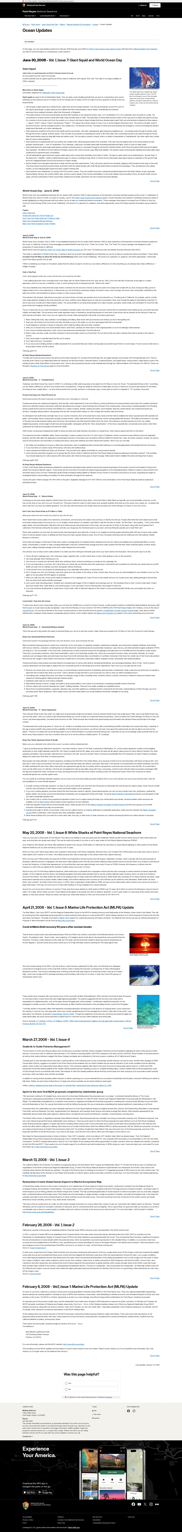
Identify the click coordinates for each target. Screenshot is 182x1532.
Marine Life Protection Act (107, 613)
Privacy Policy (28, 1520)
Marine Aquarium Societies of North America (108, 805)
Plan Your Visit (29, 16)
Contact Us (27, 1436)
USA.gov (131, 1517)
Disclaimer (96, 1520)
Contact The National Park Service (71, 1520)
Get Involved (64, 16)
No (69, 1389)
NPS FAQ (61, 1523)
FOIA (25, 1523)
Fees (157, 16)
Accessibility (27, 1517)
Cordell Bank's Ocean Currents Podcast (119, 610)
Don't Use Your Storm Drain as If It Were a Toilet (41, 218)
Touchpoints (108, 1397)
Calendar (151, 16)
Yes (69, 1383)
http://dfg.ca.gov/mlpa (66, 920)
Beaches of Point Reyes (39, 366)
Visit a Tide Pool (29, 213)
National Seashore (40, 11)
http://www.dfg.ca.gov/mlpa (46, 1147)
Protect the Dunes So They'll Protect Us (38, 216)
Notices (61, 1517)
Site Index (97, 1414)
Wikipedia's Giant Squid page (53, 93)
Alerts (138, 16)
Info (132, 16)
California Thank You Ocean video (53, 250)
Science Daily (35, 1274)
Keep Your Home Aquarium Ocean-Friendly (39, 224)
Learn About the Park (47, 16)
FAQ (94, 1410)
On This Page (34, 42)
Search (143, 5)
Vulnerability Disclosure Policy (104, 1523)
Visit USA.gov (74, 1527)
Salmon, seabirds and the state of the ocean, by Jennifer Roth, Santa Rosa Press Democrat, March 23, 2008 (70, 1085)
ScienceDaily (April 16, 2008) (63, 1014)
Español (96, 1418)
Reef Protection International (123, 794)
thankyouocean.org (75, 250)
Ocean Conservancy (37, 1248)
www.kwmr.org (28, 610)
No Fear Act (97, 1517)
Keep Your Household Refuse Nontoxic (38, 221)
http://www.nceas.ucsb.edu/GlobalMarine (38, 1212)
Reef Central (44, 802)
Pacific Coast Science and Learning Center (104, 49)
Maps (144, 16)
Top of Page (154, 181)
